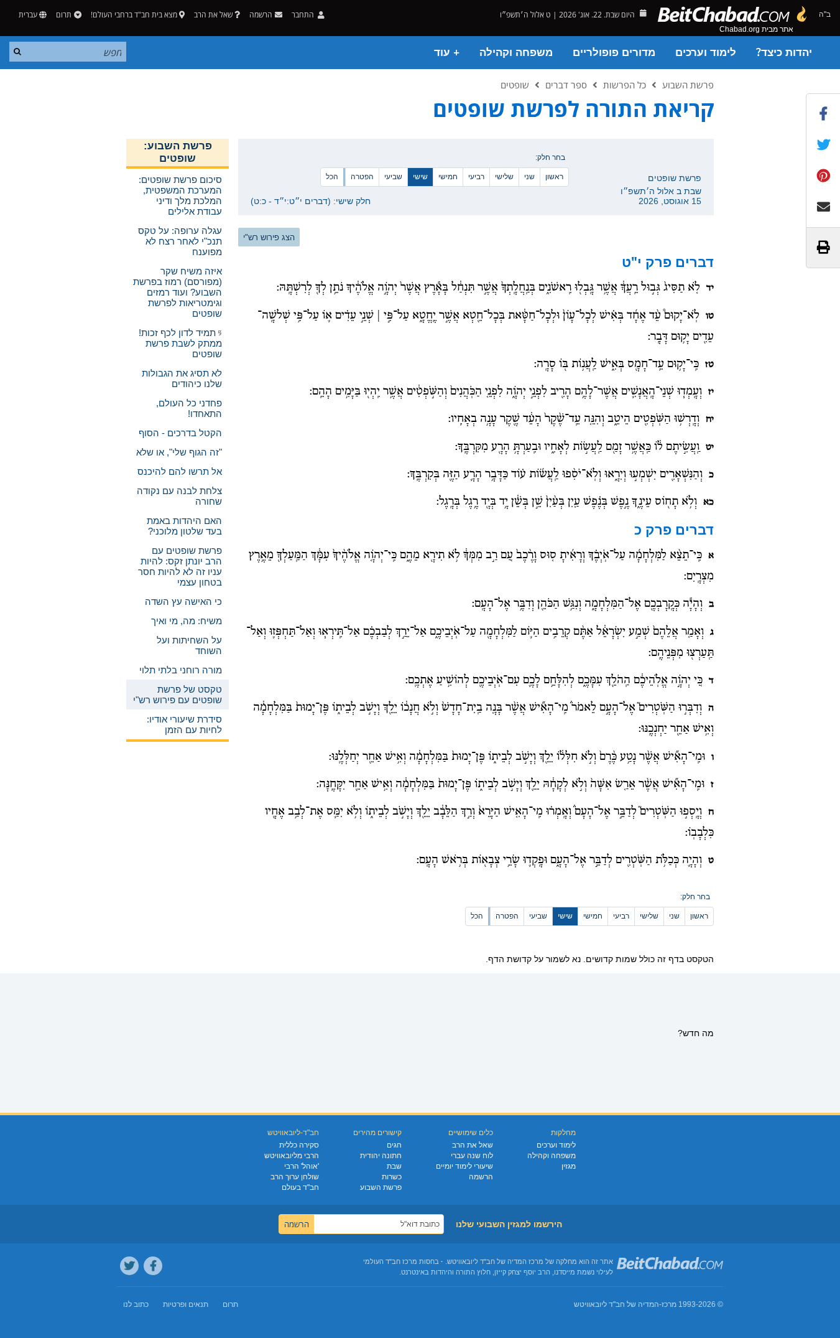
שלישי (504, 176)
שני (529, 176)
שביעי (393, 176)
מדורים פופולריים (614, 52)
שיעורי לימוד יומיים (464, 1166)
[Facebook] (153, 1265)
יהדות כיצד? (784, 52)
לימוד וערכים (705, 52)
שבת (394, 1166)
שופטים (515, 84)
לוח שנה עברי (472, 1155)
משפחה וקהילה (516, 52)
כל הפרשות (624, 84)
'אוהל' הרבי (301, 1166)
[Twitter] (129, 1265)
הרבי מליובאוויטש (291, 1155)
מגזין (568, 1166)
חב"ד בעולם (300, 1187)
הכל (332, 176)
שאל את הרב (213, 14)
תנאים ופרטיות (185, 1304)
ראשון (554, 176)
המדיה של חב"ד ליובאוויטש (616, 1304)
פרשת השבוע (688, 84)
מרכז (669, 1304)
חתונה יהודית (381, 1155)
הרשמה (481, 1176)
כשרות (392, 1176)
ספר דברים (566, 84)
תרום (64, 14)
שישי (420, 176)
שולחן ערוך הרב (294, 1176)
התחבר (304, 14)
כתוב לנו (136, 1304)
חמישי (448, 176)
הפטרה (362, 176)
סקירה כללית (299, 1145)
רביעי (476, 176)
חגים (394, 1145)
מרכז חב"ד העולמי (390, 1261)
